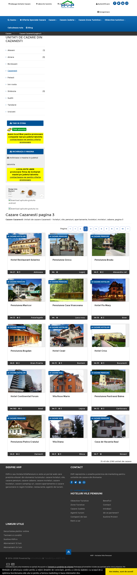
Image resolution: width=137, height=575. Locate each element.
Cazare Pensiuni (59, 236)
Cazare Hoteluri (17, 236)
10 (122, 229)
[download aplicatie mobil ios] (25, 208)
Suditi (10, 98)
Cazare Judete (67, 20)
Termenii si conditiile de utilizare (60, 567)
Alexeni (26, 50)
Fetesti (11, 77)
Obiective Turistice (80, 501)
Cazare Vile (56, 373)
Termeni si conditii (13, 535)
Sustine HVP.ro (11, 539)
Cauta (12, 20)
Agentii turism (77, 513)
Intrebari (107, 509)
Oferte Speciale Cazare (34, 20)
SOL (64, 558)
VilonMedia (36, 558)
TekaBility (49, 558)
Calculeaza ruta (15, 27)
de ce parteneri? (111, 513)
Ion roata (12, 84)
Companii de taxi (79, 517)
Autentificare (104, 4)
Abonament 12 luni (13, 543)
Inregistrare (104, 12)
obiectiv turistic (45, 4)
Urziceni (11, 112)
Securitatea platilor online (16, 531)
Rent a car (75, 521)
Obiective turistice (114, 20)
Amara (26, 57)
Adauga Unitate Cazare (20, 4)
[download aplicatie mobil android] (25, 201)
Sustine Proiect (110, 517)
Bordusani (12, 64)
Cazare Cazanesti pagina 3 (30, 34)
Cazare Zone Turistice (90, 20)
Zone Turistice (77, 505)
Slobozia (26, 91)
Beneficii (107, 501)
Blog (30, 27)
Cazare (52, 20)
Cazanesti (12, 71)
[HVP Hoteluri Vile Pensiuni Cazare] (67, 4)
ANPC (58, 558)
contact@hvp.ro (82, 490)
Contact (107, 505)
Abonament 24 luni (13, 547)
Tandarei (12, 105)
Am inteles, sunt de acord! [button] (121, 571)
